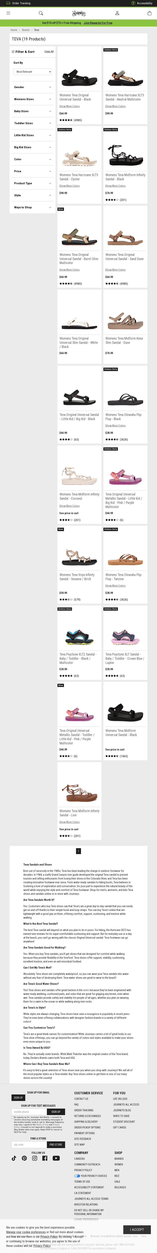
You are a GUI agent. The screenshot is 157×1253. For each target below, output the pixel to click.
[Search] (41, 13)
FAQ (76, 1104)
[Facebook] (46, 1158)
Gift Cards (119, 1127)
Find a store (38, 1138)
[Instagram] (36, 1158)
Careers (79, 1158)
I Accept (137, 1230)
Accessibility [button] (144, 3)
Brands (119, 1158)
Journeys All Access (126, 1104)
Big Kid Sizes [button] (22, 147)
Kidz (116, 1175)
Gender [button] (19, 87)
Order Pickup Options (87, 1127)
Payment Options (84, 1133)
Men (116, 1170)
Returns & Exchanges (87, 1116)
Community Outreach (87, 1164)
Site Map (79, 1144)
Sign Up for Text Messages (38, 1105)
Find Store (56, 1144)
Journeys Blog (122, 1110)
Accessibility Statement (89, 1187)
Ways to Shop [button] (23, 207)
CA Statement (82, 1193)
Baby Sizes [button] (21, 111)
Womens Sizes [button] (24, 99)
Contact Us (81, 1098)
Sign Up (18, 1097)
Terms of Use (82, 1181)
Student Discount (124, 1121)
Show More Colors (69, 106)
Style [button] (17, 195)
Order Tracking (21, 3)
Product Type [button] (23, 183)
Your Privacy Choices (94, 1175)
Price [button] (17, 171)
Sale (117, 1181)
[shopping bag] (149, 13)
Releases (120, 1187)
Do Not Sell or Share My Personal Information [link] (89, 1212)
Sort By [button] (18, 62)
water (86, 990)
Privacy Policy (83, 1170)
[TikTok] (15, 1158)
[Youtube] (58, 1158)
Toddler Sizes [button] (23, 123)
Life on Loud (120, 1098)
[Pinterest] (26, 1158)
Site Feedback (82, 1138)
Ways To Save (121, 1116)
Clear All (49, 51)
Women (118, 1164)
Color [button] (17, 159)
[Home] (79, 13)
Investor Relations (86, 1204)
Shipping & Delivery (86, 1121)
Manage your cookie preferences (26, 1232)
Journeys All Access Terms (91, 1198)
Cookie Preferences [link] (86, 1219)
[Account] (117, 13)
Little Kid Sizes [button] (24, 135)
